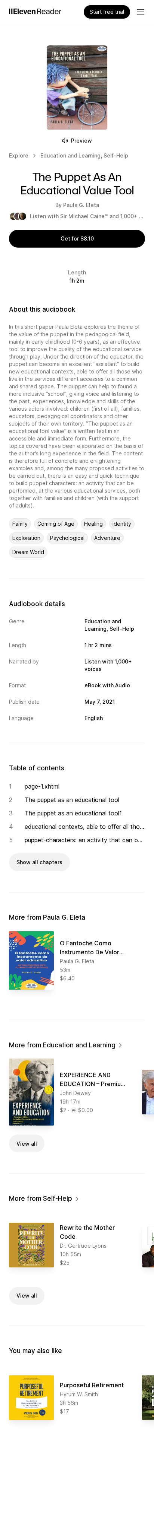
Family (20, 524)
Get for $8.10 (77, 238)
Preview (81, 140)
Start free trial (107, 12)
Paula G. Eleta (81, 205)
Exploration (26, 538)
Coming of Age (55, 524)
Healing (93, 524)
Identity (122, 524)
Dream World (28, 552)
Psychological (67, 538)
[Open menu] (140, 11)
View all (26, 1143)
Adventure (107, 538)
